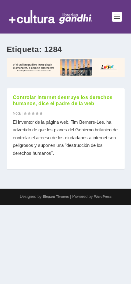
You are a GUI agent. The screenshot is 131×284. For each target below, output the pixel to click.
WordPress (103, 196)
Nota (17, 113)
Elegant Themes (56, 196)
